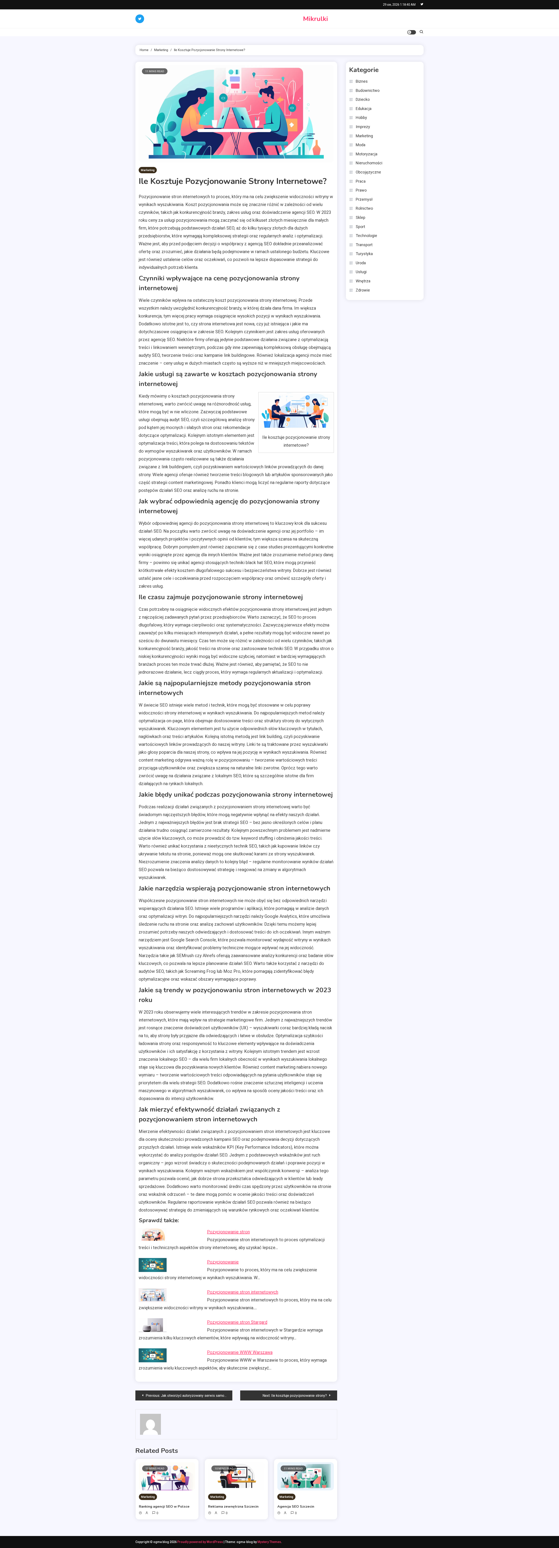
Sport (360, 226)
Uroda (361, 263)
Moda (360, 144)
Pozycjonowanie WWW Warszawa (240, 1352)
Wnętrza (363, 281)
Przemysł (364, 199)
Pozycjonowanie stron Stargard (237, 1322)
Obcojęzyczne (368, 172)
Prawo (361, 190)
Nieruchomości (369, 163)
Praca (361, 181)
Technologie (366, 235)
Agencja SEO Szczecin (295, 1506)
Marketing (148, 170)
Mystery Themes (269, 1542)
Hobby (361, 117)
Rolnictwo (364, 208)
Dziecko (363, 99)
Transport (364, 244)
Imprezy (363, 126)
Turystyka (364, 253)
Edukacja (363, 108)
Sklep (360, 217)
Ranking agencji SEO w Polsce (164, 1506)
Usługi (361, 271)
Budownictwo (368, 90)
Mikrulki (315, 18)
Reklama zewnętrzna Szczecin (233, 1506)
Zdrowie (363, 290)
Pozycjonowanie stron (228, 1231)
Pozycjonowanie (223, 1262)
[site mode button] (411, 32)
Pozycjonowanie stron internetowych (242, 1292)
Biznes (362, 81)
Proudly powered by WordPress (200, 1542)
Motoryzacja (366, 154)
